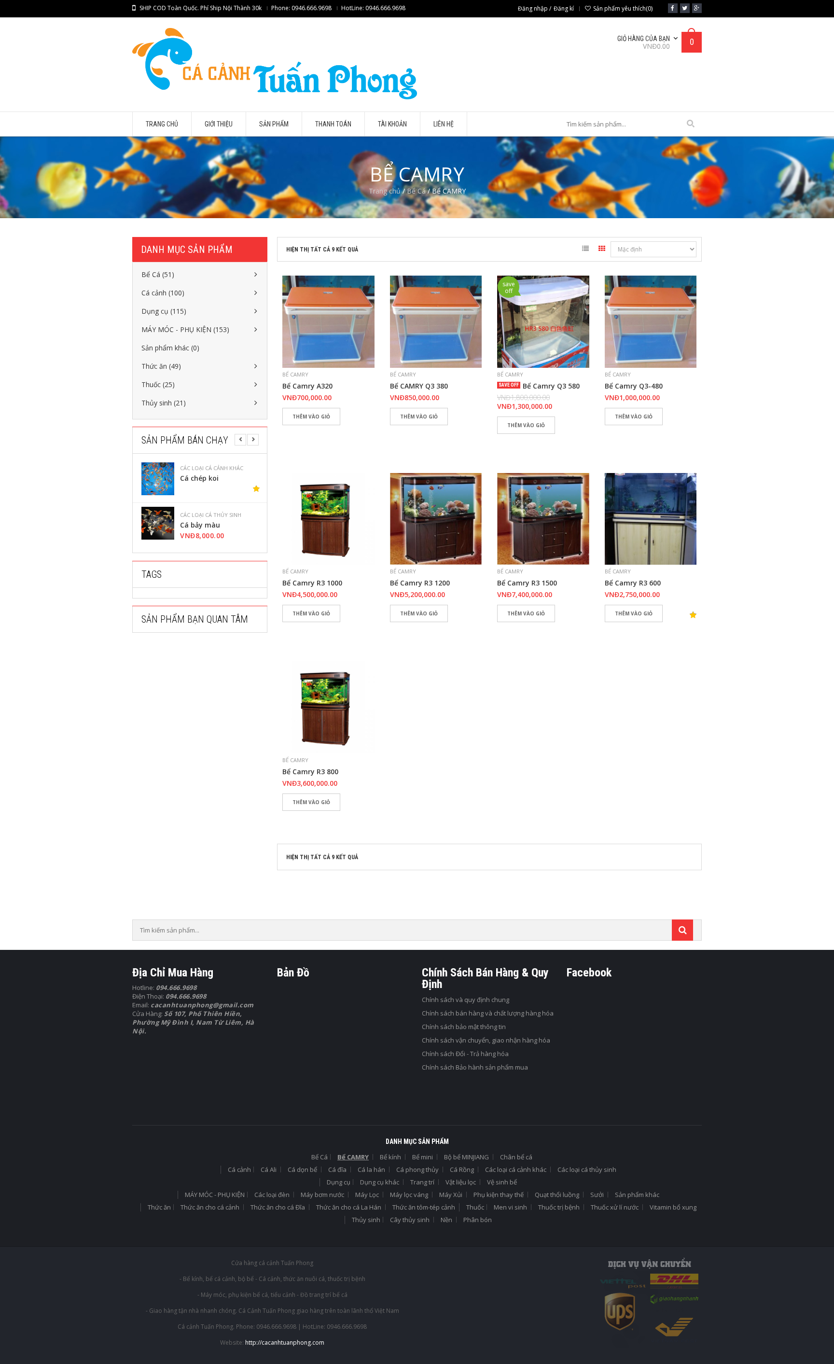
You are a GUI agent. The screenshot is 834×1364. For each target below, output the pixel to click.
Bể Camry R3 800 (310, 771)
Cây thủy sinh (410, 1219)
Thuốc (475, 1207)
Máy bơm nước (322, 1194)
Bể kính (390, 1157)
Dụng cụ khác (379, 1182)
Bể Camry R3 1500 (527, 583)
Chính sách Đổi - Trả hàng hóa (465, 1053)
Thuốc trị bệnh (559, 1207)
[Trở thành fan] (673, 8)
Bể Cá (416, 190)
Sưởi (597, 1194)
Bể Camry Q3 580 (551, 386)
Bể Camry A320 (307, 386)
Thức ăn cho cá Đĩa (277, 1207)
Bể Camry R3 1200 (420, 583)
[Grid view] (602, 250)
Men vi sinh (510, 1207)
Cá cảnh (239, 1169)
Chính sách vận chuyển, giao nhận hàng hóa (486, 1040)
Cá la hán (371, 1169)
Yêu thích (294, 433)
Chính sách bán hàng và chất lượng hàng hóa (488, 1013)
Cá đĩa (337, 1169)
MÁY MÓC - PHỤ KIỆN (215, 1194)
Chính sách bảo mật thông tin (464, 1026)
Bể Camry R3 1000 (312, 583)
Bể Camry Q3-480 (634, 386)
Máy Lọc (367, 1194)
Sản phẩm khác (637, 1194)
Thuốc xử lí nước (615, 1207)
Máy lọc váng (409, 1194)
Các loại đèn (272, 1194)
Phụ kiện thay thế (498, 1194)
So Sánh (323, 433)
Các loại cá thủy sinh (217, 468)
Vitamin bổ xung (673, 1207)
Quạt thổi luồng (557, 1194)
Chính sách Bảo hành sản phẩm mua (475, 1067)
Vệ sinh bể (502, 1182)
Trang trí (422, 1182)
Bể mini (422, 1157)
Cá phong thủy (417, 1169)
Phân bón (477, 1219)
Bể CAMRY (295, 374)
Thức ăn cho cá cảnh (210, 1207)
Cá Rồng (462, 1169)
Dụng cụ (338, 1182)
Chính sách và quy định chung (465, 999)
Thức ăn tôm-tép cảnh (423, 1207)
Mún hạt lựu (207, 525)
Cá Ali (269, 1169)
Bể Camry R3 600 (633, 583)
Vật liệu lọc (460, 1182)
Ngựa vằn (202, 478)
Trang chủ (385, 190)
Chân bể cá (516, 1157)
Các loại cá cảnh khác (515, 1169)
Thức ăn (159, 1207)
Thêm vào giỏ (311, 416)
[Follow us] (685, 8)
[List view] (585, 250)
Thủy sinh (366, 1219)
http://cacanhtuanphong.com (284, 1342)
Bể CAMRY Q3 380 (419, 386)
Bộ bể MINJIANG (466, 1157)
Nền (446, 1219)
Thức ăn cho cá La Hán (348, 1207)
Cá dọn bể (302, 1169)
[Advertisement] (204, 728)
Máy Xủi (450, 1194)
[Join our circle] (697, 8)
